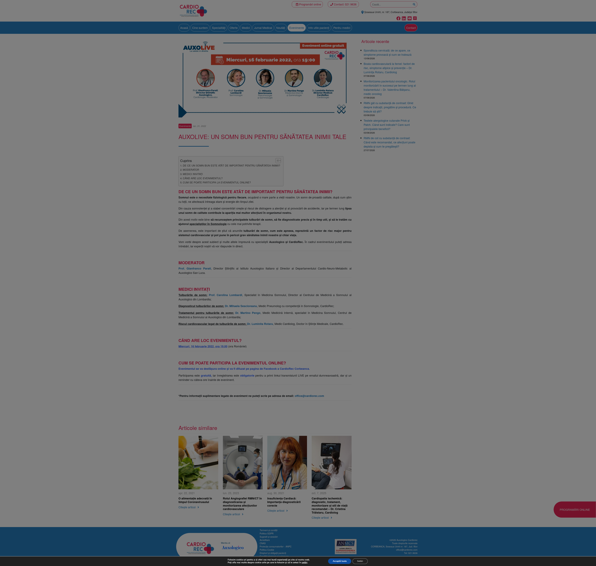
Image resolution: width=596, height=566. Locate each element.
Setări (360, 561)
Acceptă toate (340, 561)
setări (304, 562)
